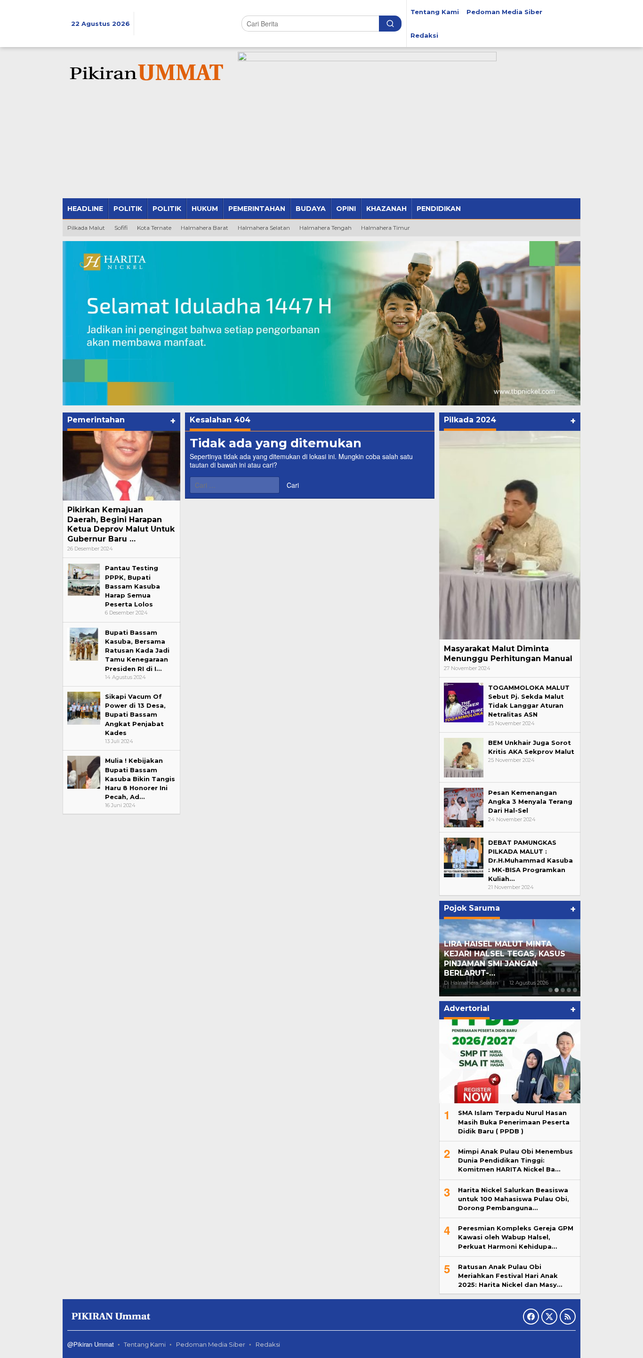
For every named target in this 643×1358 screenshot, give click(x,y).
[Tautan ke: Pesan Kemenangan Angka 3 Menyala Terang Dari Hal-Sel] (463, 807)
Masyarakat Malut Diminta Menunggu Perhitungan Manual (508, 653)
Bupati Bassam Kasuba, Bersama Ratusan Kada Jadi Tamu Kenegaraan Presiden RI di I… (137, 650)
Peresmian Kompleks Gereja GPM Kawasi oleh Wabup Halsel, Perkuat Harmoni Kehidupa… (515, 1237)
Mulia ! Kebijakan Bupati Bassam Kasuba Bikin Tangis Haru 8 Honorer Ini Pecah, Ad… (140, 778)
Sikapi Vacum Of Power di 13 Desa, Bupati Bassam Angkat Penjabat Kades (135, 714)
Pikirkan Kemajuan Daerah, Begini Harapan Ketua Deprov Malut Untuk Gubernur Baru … (121, 524)
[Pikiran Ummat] (145, 73)
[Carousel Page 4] (569, 990)
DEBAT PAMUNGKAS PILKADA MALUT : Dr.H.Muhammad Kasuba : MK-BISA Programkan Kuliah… (530, 860)
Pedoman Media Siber (210, 1344)
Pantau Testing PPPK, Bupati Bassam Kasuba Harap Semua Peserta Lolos (132, 586)
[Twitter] (549, 1317)
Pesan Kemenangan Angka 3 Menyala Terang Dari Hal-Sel (530, 801)
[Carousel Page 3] (563, 990)
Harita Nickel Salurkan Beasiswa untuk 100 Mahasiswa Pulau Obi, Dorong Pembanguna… (513, 1199)
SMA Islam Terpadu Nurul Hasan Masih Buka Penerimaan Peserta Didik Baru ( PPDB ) (514, 1121)
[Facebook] (531, 1317)
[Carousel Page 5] (575, 990)
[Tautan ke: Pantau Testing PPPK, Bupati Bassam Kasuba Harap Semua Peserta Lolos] (83, 579)
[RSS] (568, 1317)
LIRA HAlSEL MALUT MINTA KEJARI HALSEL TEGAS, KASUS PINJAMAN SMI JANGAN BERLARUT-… (504, 958)
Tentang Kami (145, 1344)
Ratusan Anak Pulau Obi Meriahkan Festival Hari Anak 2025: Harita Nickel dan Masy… (510, 1275)
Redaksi (268, 1344)
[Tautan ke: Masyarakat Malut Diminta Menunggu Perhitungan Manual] (509, 535)
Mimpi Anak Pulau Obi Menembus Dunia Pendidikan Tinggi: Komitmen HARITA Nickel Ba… (515, 1160)
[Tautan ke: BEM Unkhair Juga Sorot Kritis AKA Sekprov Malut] (463, 757)
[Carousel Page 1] (550, 990)
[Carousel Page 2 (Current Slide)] (557, 990)
